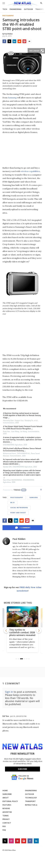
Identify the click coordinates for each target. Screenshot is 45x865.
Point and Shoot (18, 513)
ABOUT (5, 797)
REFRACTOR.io (31, 805)
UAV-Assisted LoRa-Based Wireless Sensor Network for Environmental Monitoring (22, 450)
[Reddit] (19, 41)
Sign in (9, 691)
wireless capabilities (30, 171)
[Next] (38, 630)
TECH (4, 9)
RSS (4, 826)
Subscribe (22, 769)
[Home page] (22, 4)
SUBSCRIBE (7, 794)
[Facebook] (4, 41)
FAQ (4, 830)
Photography (8, 15)
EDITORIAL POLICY (10, 801)
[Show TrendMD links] (41, 490)
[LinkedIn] (14, 41)
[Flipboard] (24, 41)
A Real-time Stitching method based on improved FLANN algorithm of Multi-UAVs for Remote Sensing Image (22, 415)
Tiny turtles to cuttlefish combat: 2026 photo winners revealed (22, 632)
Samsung (12, 97)
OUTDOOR (28, 9)
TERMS (5, 815)
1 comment (25, 527)
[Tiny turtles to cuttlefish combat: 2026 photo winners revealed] (22, 616)
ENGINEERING (15, 9)
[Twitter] (9, 41)
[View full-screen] (42, 50)
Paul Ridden (18, 538)
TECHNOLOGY (31, 797)
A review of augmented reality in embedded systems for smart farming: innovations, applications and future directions (22, 440)
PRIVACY (6, 819)
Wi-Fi (12, 502)
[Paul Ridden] (6, 541)
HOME (5, 790)
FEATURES (6, 805)
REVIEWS (6, 808)
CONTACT (6, 823)
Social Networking (19, 507)
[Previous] (6, 630)
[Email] (29, 41)
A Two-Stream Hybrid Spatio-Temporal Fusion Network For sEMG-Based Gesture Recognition (22, 428)
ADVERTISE (7, 812)
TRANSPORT (30, 801)
